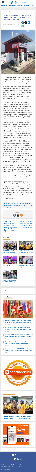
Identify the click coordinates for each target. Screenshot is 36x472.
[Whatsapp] (22, 26)
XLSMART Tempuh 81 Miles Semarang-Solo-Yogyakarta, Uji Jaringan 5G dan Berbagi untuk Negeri (10, 251)
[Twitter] (18, 215)
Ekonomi (5, 24)
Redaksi (3, 466)
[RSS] (21, 215)
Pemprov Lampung (11, 24)
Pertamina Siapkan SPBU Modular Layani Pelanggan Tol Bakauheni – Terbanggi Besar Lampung (17, 205)
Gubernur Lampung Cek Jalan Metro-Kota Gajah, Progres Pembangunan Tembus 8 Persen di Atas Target (10, 280)
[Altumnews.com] (18, 2)
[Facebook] (14, 215)
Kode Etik (18, 466)
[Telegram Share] (29, 22)
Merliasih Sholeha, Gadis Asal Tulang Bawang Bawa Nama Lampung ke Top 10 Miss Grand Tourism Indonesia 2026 (18, 321)
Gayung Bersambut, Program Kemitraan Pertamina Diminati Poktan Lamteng (26, 223)
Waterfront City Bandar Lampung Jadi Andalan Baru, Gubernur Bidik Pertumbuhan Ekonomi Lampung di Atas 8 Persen (19, 335)
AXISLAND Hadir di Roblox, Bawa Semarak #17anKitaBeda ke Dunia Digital (10, 266)
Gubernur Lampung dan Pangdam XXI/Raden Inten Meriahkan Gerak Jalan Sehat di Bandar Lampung (26, 266)
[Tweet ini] (25, 22)
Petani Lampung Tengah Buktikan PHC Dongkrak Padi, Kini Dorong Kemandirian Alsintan (19, 342)
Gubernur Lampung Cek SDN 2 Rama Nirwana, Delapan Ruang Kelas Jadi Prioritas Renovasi (18, 349)
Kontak (27, 464)
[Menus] (2, 2)
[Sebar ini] (22, 22)
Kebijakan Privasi (5, 469)
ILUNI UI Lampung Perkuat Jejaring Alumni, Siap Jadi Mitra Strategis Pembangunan (26, 251)
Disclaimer (10, 466)
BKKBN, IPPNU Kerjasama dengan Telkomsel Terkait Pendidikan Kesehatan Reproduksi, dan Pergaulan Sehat (10, 225)
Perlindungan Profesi (7, 468)
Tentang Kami (19, 464)
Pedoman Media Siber (21, 468)
